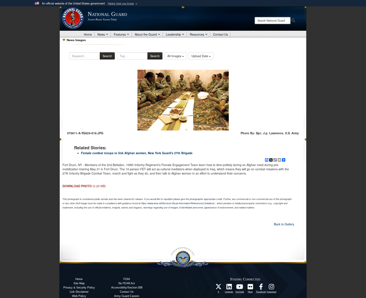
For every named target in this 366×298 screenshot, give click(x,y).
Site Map (79, 283)
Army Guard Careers (126, 296)
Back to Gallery (284, 224)
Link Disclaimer (79, 291)
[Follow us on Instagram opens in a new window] (271, 288)
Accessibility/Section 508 (126, 287)
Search (107, 56)
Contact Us (220, 34)
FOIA (126, 279)
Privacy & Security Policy (79, 287)
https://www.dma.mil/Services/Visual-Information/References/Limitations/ (178, 203)
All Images (174, 56)
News (101, 34)
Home (88, 34)
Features (120, 34)
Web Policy (79, 296)
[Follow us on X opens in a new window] (218, 288)
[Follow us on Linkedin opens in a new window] (229, 288)
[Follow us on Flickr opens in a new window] (250, 288)
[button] (123, 3)
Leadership (173, 34)
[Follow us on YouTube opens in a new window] (239, 288)
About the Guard (146, 34)
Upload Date (200, 56)
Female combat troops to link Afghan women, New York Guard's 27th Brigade (137, 153)
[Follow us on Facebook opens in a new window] (261, 288)
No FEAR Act (126, 283)
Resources (197, 34)
